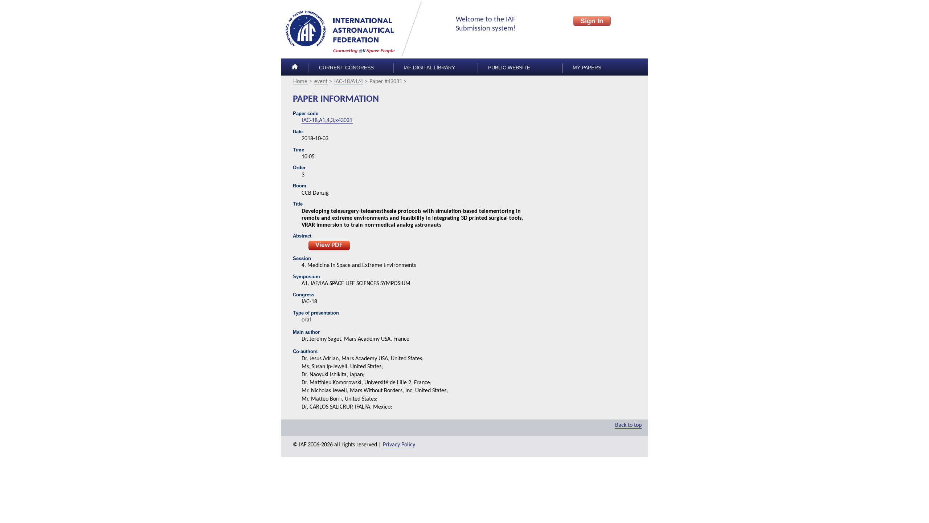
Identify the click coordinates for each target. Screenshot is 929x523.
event (320, 82)
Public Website (509, 67)
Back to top (628, 425)
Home (300, 82)
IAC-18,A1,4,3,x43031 (327, 120)
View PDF (329, 245)
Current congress (346, 67)
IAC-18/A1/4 (348, 82)
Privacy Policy (399, 445)
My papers (587, 67)
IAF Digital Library (429, 67)
